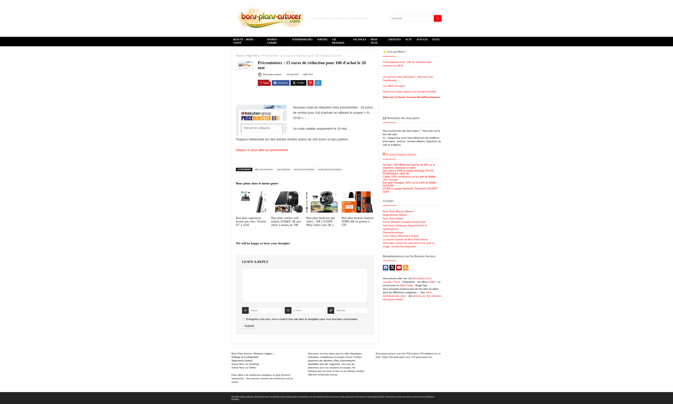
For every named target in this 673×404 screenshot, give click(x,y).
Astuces (422, 39)
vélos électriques (353, 353)
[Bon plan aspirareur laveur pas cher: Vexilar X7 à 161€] (252, 193)
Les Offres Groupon (394, 85)
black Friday (406, 285)
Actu (408, 39)
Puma (397, 281)
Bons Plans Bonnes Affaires (398, 211)
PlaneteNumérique (393, 232)
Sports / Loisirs (272, 41)
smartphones (326, 357)
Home (239, 55)
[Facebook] (385, 267)
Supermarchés (302, 39)
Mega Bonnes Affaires (395, 214)
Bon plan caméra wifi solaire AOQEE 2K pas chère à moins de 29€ (286, 221)
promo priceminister (304, 169)
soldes (432, 281)
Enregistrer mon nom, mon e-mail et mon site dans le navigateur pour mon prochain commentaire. (302, 319)
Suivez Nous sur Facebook (245, 364)
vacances (334, 367)
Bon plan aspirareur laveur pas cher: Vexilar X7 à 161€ (251, 221)
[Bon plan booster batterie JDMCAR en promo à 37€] (358, 193)
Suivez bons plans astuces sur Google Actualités (409, 91)
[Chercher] (438, 18)
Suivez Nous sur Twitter (244, 367)
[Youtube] (399, 267)
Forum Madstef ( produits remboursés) (404, 221)
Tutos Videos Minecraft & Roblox (401, 236)
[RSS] (405, 267)
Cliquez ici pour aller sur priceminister (262, 150)
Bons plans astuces (272, 74)
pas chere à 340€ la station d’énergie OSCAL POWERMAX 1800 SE (408, 172)
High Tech (374, 41)
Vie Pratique (338, 41)
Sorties (322, 39)
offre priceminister (264, 169)
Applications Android (242, 360)
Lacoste (387, 281)
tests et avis (333, 371)
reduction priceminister (330, 169)
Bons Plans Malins (393, 218)
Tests (436, 39)
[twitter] (392, 267)
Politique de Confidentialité (245, 357)
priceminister (283, 169)
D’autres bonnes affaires (401, 154)
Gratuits (394, 39)
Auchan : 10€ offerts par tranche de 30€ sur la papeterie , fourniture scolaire (409, 166)
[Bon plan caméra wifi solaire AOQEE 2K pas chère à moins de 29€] (287, 193)
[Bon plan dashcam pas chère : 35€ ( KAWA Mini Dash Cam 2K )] (322, 193)
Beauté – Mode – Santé (244, 41)
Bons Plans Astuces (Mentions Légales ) (253, 353)
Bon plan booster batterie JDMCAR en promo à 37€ (358, 221)
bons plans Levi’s (421, 278)
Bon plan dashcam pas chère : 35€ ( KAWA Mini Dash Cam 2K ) (320, 221)
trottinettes (313, 357)
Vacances (359, 39)
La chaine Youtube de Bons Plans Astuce (405, 239)
